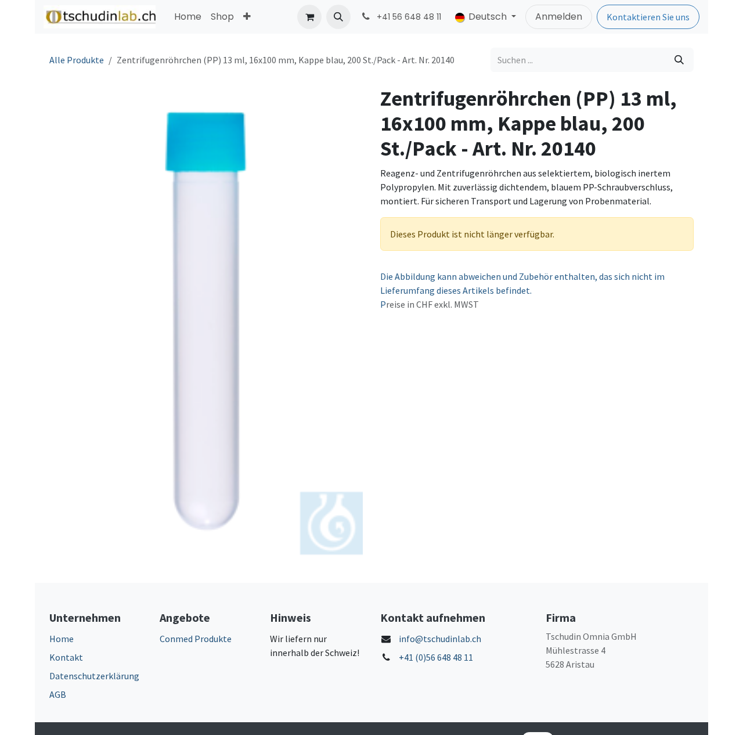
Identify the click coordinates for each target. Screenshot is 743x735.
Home (61, 638)
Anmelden (558, 16)
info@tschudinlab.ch (440, 638)
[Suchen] (679, 60)
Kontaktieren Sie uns (648, 17)
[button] (338, 17)
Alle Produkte (76, 60)
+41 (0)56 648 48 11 (436, 657)
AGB (57, 694)
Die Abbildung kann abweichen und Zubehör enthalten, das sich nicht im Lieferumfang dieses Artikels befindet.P (522, 290)
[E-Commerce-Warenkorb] (309, 17)
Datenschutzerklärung (94, 676)
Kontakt (66, 657)
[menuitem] (187, 16)
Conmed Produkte (196, 638)
